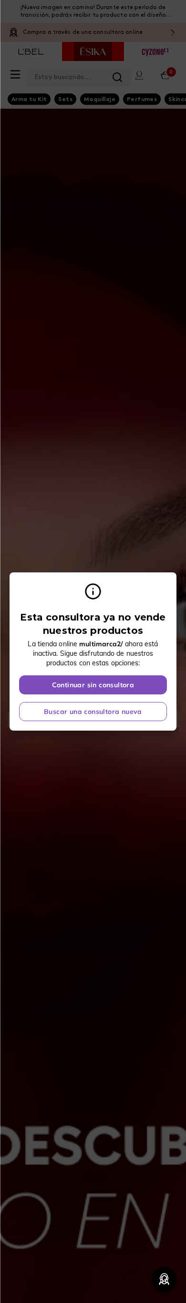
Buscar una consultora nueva (93, 711)
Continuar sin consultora (93, 685)
